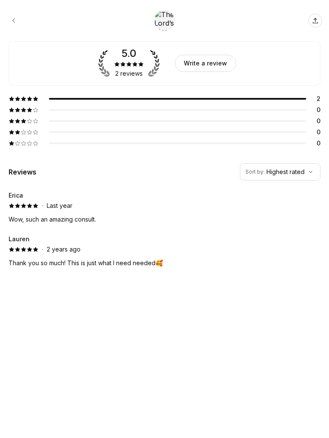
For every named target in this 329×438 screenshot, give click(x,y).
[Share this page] (315, 20)
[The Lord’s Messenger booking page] (14, 20)
